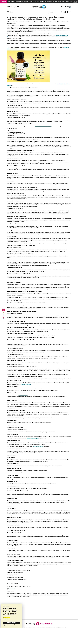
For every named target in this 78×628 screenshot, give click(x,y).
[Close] (20, 604)
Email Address (6, 617)
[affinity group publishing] (3, 315)
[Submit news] (3, 310)
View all (75, 1)
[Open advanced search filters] (64, 12)
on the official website (38, 446)
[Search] (61, 12)
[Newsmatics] (3, 318)
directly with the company (33, 438)
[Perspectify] (3, 312)
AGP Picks (3, 1)
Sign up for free (11, 622)
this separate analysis (26, 384)
